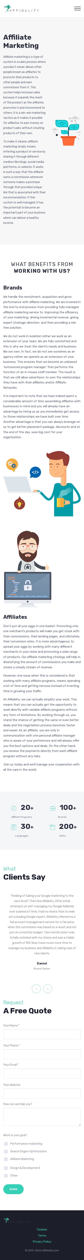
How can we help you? (17, 1104)
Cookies (42, 1229)
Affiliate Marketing (22, 1159)
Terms (42, 1235)
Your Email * (11, 1064)
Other (14, 1175)
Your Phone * (11, 1045)
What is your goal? (15, 1135)
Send (13, 1189)
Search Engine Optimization (28, 1151)
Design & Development (25, 1168)
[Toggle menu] (77, 8)
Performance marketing (26, 1143)
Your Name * (11, 1025)
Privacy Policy (42, 1241)
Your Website (11, 1085)
